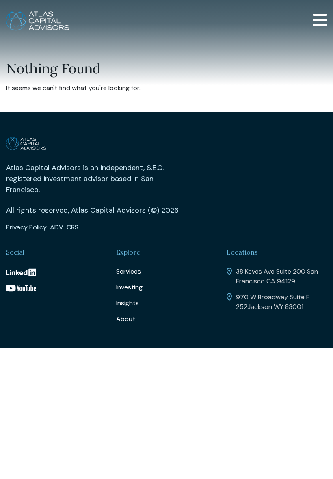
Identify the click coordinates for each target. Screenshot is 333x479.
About (125, 319)
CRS (72, 227)
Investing (129, 287)
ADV (56, 227)
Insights (127, 303)
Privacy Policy (26, 227)
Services (128, 271)
